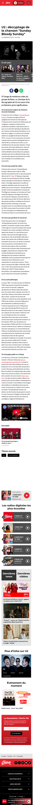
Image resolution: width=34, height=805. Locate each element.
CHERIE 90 (18, 549)
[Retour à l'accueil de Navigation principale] (8, 2)
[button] (16, 50)
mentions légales (8, 742)
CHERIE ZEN (18, 527)
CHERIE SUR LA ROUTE (18, 560)
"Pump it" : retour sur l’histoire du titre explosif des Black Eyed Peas (16, 621)
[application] (16, 50)
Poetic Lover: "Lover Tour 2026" (12, 708)
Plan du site (12, 796)
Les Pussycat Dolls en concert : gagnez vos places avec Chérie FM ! (16, 600)
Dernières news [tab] (9, 575)
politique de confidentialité (19, 742)
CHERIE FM (18, 516)
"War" (13, 176)
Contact (21, 796)
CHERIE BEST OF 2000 (17, 495)
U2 (4, 669)
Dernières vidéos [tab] (23, 575)
